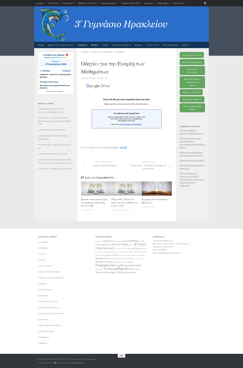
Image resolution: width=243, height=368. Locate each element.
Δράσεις (185, 45)
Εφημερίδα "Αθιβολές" (192, 99)
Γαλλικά (108, 248)
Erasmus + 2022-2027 (191, 92)
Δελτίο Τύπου (134, 248)
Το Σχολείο (53, 3)
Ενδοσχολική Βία (107, 252)
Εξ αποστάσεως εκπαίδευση (51, 313)
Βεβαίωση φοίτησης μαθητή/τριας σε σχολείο (192, 82)
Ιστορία (116, 255)
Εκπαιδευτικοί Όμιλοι (121, 45)
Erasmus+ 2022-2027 (130, 3)
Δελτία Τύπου (152, 45)
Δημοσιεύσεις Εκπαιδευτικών (61, 45)
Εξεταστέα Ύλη (117, 252)
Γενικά (41, 45)
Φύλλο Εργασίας (126, 272)
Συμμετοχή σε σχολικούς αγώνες (54, 153)
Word (114, 244)
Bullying (125, 241)
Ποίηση (117, 265)
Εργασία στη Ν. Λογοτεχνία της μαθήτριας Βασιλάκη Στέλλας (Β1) (94, 202)
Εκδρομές (44, 295)
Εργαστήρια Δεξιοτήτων (50, 325)
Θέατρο (137, 252)
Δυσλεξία (144, 248)
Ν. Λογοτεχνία (139, 258)
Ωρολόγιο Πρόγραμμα (192, 62)
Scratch (103, 244)
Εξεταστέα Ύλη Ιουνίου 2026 (52, 129)
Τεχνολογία (99, 269)
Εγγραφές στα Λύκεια (192, 55)
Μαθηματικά (101, 258)
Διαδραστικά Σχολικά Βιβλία (192, 160)
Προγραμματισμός (131, 265)
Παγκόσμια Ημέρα (104, 261)
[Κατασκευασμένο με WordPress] (55, 363)
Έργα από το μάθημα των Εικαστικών (56, 168)
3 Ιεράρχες (98, 241)
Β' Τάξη (139, 244)
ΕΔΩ (122, 147)
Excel (139, 241)
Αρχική (39, 3)
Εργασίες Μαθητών (128, 252)
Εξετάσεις (44, 319)
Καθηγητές (68, 3)
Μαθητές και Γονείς (87, 3)
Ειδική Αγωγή (46, 289)
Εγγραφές (98, 252)
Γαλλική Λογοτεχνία (121, 248)
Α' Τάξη (122, 244)
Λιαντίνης (142, 255)
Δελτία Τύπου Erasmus (49, 271)
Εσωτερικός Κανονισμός (192, 70)
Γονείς (105, 45)
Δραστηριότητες (109, 3)
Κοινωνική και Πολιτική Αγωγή (129, 255)
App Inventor (108, 240)
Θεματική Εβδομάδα (106, 255)
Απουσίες (131, 245)
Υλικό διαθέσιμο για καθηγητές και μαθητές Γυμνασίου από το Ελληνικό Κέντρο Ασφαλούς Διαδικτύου (192, 179)
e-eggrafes (44, 242)
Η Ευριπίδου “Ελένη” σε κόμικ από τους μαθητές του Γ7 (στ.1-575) (124, 202)
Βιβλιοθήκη (163, 3)
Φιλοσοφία (136, 269)
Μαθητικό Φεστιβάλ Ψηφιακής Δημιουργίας (121, 258)
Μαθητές (95, 45)
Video (109, 245)
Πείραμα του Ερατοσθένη (123, 262)
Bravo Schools (118, 241)
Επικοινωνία (179, 3)
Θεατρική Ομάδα (170, 45)
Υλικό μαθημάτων (118, 268)
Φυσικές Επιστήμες (106, 272)
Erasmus (133, 240)
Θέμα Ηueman (79, 363)
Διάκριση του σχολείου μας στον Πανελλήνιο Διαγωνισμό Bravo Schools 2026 (54, 120)
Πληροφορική (104, 265)
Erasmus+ (149, 3)
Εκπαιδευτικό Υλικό (49, 301)
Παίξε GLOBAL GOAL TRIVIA (192, 108)
